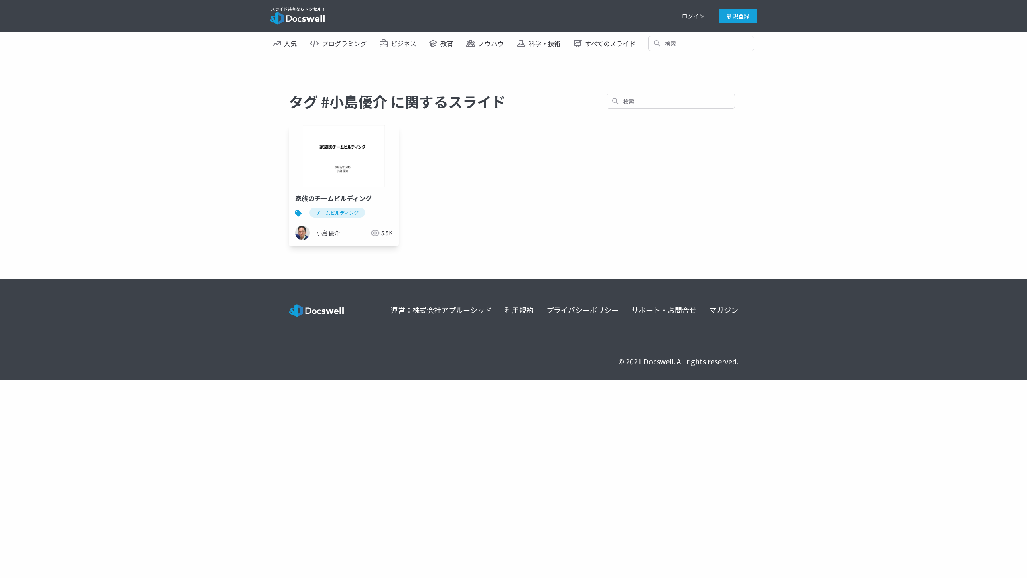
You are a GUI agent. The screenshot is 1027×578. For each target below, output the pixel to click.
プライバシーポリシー (582, 310)
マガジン (723, 310)
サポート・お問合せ (663, 310)
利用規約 (519, 310)
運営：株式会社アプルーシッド (441, 310)
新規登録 (738, 16)
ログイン (693, 16)
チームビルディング (337, 212)
